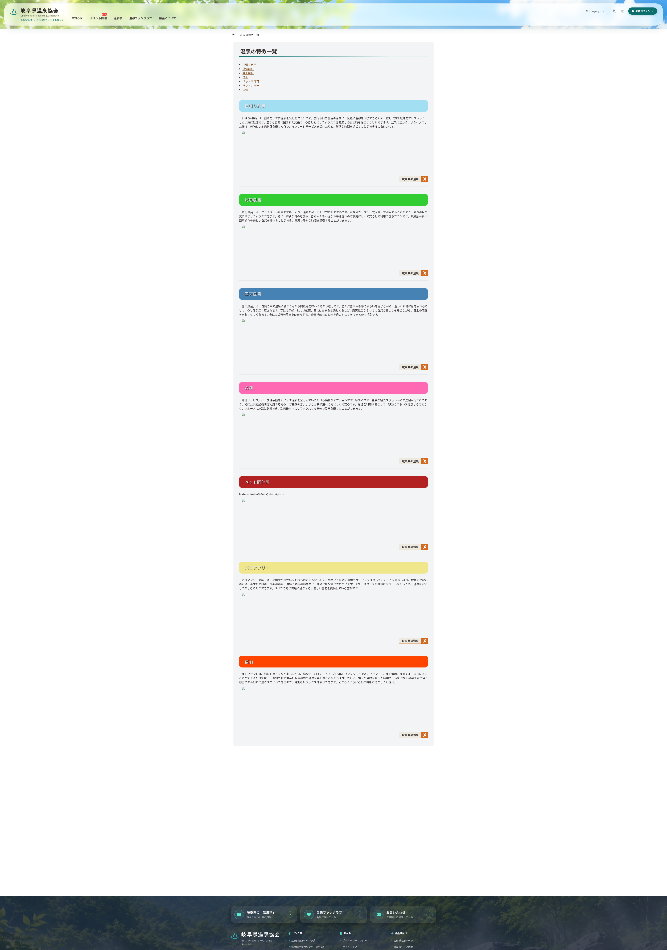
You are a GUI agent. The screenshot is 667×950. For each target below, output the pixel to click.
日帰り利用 (249, 65)
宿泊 (245, 90)
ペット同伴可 (250, 81)
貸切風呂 (248, 69)
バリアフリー (250, 85)
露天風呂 (248, 73)
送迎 (245, 77)
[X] (614, 11)
